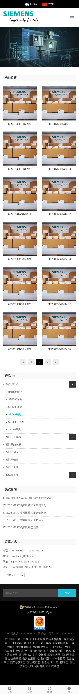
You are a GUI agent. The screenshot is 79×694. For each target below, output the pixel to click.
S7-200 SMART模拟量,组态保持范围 (23, 520)
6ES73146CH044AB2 (19, 124)
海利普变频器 (40, 646)
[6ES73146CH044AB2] (20, 103)
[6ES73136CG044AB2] (59, 194)
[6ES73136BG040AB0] (20, 284)
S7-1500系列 (15, 399)
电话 (29, 692)
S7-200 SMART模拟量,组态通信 (20, 527)
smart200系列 (15, 392)
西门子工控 (12, 467)
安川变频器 (28, 658)
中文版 (51, 4)
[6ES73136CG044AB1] (20, 239)
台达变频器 (14, 658)
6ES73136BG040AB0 (19, 304)
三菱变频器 (44, 643)
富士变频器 (24, 639)
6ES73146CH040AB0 (19, 169)
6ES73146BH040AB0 (59, 169)
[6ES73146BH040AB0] (59, 149)
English (33, 4)
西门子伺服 (12, 452)
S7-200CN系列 (16, 422)
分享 (9, 692)
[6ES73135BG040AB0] (59, 329)
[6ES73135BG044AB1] (20, 329)
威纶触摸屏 (12, 474)
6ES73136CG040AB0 (59, 259)
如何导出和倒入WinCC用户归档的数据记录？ (28, 498)
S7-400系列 (14, 429)
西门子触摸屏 (13, 444)
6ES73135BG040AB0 (59, 349)
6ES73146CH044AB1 (59, 124)
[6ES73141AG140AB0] (20, 194)
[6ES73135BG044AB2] (59, 284)
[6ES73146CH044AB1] (59, 103)
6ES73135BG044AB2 (59, 304)
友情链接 (11, 575)
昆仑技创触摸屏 (34, 650)
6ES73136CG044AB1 (19, 259)
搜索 (67, 593)
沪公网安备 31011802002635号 (41, 606)
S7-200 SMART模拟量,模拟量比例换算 (24, 512)
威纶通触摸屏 (53, 639)
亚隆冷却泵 (48, 662)
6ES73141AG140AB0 (19, 214)
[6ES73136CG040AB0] (59, 239)
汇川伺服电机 (37, 666)
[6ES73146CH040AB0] (20, 149)
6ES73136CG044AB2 (59, 214)
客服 (49, 692)
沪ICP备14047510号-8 (39, 612)
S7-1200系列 (15, 407)
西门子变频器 (13, 437)
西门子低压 (12, 459)
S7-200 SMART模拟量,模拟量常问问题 (24, 505)
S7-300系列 (14, 414)
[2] (39, 47)
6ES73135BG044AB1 (19, 349)
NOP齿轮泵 (58, 658)
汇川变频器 (38, 639)
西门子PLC (12, 384)
